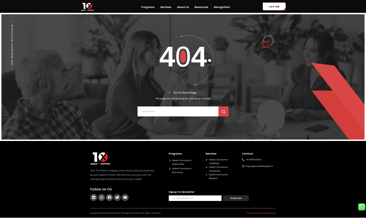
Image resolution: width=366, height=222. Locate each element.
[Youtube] (125, 197)
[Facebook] (109, 197)
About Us (183, 7)
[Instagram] (101, 197)
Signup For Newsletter (182, 192)
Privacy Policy (269, 213)
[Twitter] (117, 197)
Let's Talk (274, 6)
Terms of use (253, 213)
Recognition (222, 7)
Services (165, 7)
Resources (201, 7)
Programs (148, 7)
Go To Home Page (185, 92)
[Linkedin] (93, 197)
